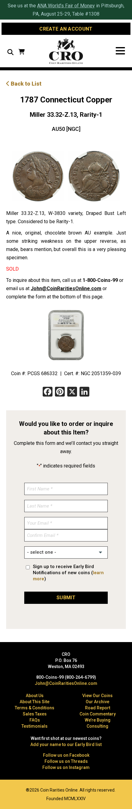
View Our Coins (97, 695)
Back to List (25, 83)
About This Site (34, 701)
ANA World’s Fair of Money (66, 6)
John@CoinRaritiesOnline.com (66, 288)
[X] (72, 392)
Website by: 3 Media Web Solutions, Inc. (9, 789)
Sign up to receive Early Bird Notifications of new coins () (68, 573)
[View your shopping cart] (21, 52)
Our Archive (97, 701)
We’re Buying (98, 720)
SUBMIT (66, 597)
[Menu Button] (120, 51)
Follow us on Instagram (66, 767)
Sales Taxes (35, 713)
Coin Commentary (98, 713)
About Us (35, 695)
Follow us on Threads (66, 761)
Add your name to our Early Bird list (66, 744)
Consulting (97, 726)
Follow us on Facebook (66, 755)
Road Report (97, 707)
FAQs (34, 720)
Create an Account (65, 29)
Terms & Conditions (34, 707)
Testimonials (34, 726)
